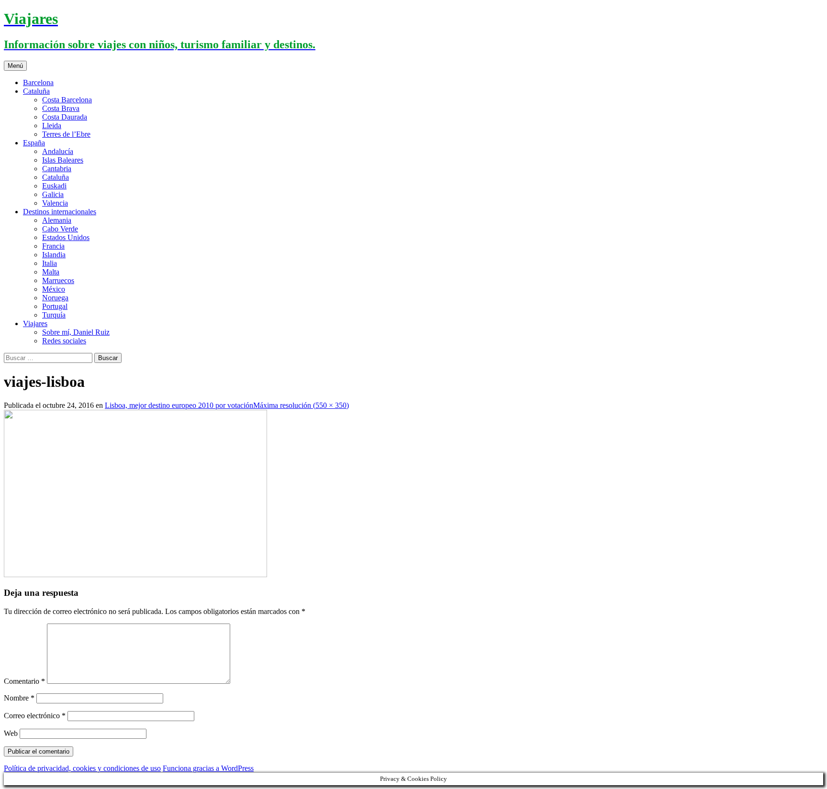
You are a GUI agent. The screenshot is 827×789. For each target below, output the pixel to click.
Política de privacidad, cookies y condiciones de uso (82, 768)
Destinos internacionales (59, 212)
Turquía (54, 315)
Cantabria (56, 168)
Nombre (19, 698)
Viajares (35, 323)
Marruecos (58, 280)
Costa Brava (60, 108)
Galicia (53, 194)
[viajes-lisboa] (135, 574)
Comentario (24, 681)
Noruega (55, 298)
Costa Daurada (64, 117)
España (34, 143)
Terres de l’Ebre (66, 134)
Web (11, 733)
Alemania (56, 220)
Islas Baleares (62, 160)
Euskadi (54, 186)
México (53, 289)
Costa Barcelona (67, 100)
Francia (53, 246)
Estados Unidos (65, 237)
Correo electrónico (35, 716)
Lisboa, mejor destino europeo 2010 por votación (179, 405)
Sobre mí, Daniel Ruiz (76, 332)
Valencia (55, 203)
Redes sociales (64, 341)
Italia (49, 263)
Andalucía (57, 151)
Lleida (51, 125)
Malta (50, 272)
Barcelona (38, 82)
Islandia (54, 255)
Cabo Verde (60, 229)
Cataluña (36, 91)
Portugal (54, 306)
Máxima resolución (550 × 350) (301, 405)
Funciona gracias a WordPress (208, 768)
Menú (15, 65)
